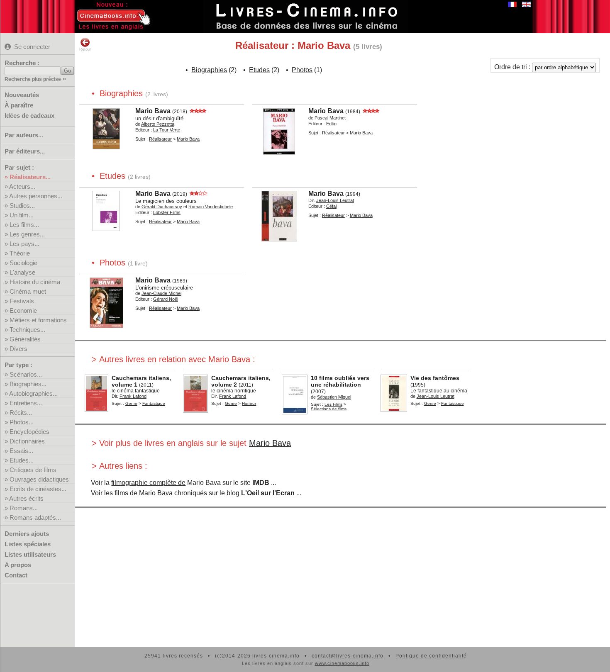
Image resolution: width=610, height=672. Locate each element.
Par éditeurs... (25, 151)
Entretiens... (26, 403)
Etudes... (22, 460)
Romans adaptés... (35, 517)
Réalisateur (160, 138)
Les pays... (24, 243)
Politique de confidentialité (431, 656)
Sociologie (23, 262)
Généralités (25, 339)
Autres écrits (26, 498)
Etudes (259, 69)
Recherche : (22, 62)
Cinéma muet (28, 291)
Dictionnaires (27, 441)
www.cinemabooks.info (342, 663)
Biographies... (28, 383)
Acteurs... (22, 186)
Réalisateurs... (30, 176)
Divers (18, 348)
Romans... (24, 507)
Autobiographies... (33, 393)
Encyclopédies (29, 431)
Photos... (22, 422)
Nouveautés (22, 94)
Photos (302, 69)
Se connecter (32, 46)
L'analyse (22, 272)
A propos (18, 564)
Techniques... (27, 329)
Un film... (22, 215)
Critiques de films (33, 469)
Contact (16, 575)
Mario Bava (270, 443)
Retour (85, 49)
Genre (131, 403)
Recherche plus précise (33, 79)
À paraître (19, 105)
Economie (23, 310)
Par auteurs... (24, 135)
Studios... (22, 205)
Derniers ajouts (27, 533)
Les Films (333, 404)
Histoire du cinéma (35, 281)
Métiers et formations (38, 320)
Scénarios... (26, 374)
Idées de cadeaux (29, 115)
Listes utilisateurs (30, 554)
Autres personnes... (35, 196)
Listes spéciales (28, 544)
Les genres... (27, 234)
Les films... (24, 224)
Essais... (21, 450)
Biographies (209, 69)
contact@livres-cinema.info (347, 656)
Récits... (21, 412)
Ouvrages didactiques (39, 479)
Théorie (20, 253)
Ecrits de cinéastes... (38, 488)
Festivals (22, 300)
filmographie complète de (148, 482)
